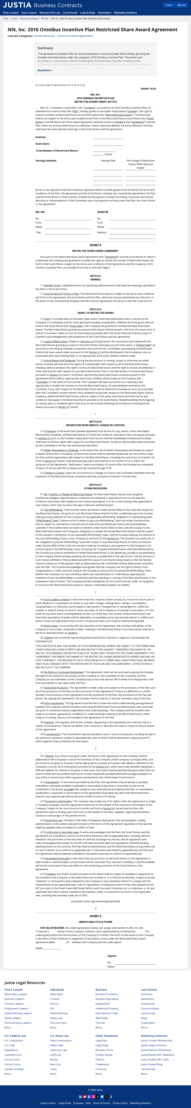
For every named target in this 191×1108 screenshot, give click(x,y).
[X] (106, 1096)
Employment (103, 1003)
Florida (54, 1059)
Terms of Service (102, 1103)
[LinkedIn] (80, 1096)
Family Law (56, 1018)
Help (88, 1103)
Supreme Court (13, 1054)
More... (8, 1027)
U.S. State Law (59, 1036)
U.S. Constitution (13, 1040)
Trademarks (102, 1064)
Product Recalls (104, 1054)
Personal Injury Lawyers (17, 1022)
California (55, 1054)
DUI (52, 1008)
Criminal (54, 999)
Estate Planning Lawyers (18, 1013)
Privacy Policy (120, 1103)
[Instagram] (93, 1096)
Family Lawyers (12, 1018)
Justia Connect (48, 1103)
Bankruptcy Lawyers (15, 994)
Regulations (11, 1050)
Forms (14, 18)
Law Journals (148, 1013)
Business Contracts (29, 18)
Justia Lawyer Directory (154, 1045)
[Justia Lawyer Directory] (111, 1096)
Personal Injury (58, 1022)
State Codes (56, 1045)
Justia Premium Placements (156, 1050)
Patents (100, 1059)
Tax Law (100, 1022)
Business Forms (104, 1050)
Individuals (57, 989)
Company (78, 1103)
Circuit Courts (12, 1059)
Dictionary (147, 994)
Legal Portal (64, 1103)
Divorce (54, 1003)
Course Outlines (150, 1008)
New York (55, 1064)
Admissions (147, 999)
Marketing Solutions (125, 12)
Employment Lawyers (16, 1008)
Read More (44, 70)
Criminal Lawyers (14, 1003)
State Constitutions (61, 1040)
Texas (53, 1069)
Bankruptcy (56, 994)
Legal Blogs (102, 1045)
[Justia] (17, 5)
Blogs (144, 1018)
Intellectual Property (107, 1008)
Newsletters (104, 12)
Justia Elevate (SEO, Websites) (157, 1054)
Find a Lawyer (11, 12)
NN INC (44, 18)
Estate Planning (59, 1013)
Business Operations (107, 999)
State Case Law (58, 1050)
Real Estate (102, 1018)
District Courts (12, 1064)
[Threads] (98, 1096)
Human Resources (44, 36)
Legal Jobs (101, 1040)
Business (101, 989)
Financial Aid (148, 1003)
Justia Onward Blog (151, 1064)
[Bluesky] (102, 1096)
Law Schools (70, 12)
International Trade (107, 1013)
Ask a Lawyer (29, 12)
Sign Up (181, 5)
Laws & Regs (87, 12)
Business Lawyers (14, 999)
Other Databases (107, 1036)
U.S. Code (9, 1045)
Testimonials (148, 1069)
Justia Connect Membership (156, 1040)
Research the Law (50, 12)
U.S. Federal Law (15, 1036)
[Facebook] (89, 1096)
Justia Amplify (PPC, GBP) (155, 1059)
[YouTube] (85, 1096)
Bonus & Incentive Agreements (75, 36)
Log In (169, 5)
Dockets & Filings (14, 1069)
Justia (6, 18)
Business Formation (107, 994)
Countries (101, 1069)
